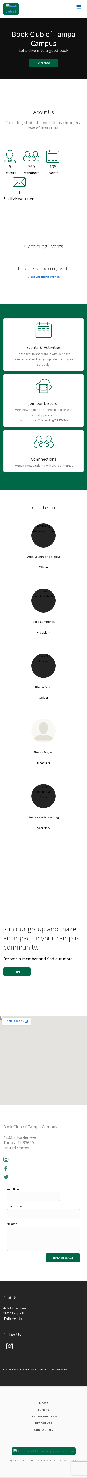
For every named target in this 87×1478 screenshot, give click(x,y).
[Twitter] (6, 1177)
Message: (12, 1223)
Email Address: (15, 1206)
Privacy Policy (59, 1369)
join (17, 972)
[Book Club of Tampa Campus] (11, 9)
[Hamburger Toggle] (79, 8)
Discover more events (43, 277)
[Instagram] (6, 1159)
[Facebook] (6, 1168)
